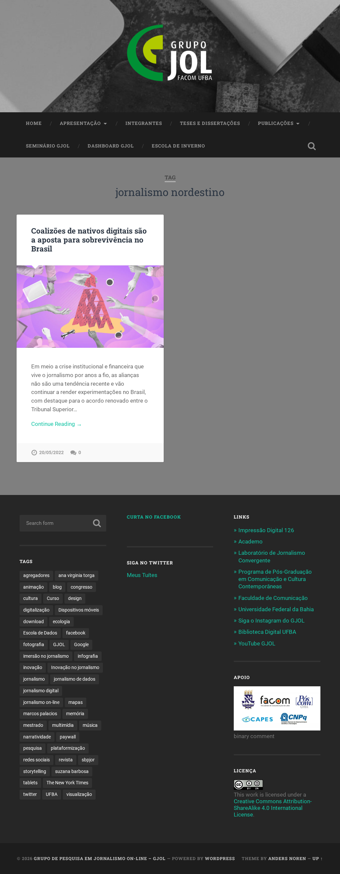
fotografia (33, 644)
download (33, 621)
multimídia (63, 725)
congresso (81, 587)
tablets (30, 782)
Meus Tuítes (142, 575)
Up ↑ (317, 858)
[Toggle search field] (311, 146)
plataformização (68, 748)
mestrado (33, 725)
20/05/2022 (51, 452)
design (75, 598)
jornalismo (34, 679)
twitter (30, 794)
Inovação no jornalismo (75, 667)
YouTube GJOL (256, 643)
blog (57, 587)
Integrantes (144, 123)
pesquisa (32, 748)
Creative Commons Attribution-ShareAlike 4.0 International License (273, 808)
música (90, 725)
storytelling (34, 771)
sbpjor (88, 759)
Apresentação (80, 123)
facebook (75, 632)
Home (34, 123)
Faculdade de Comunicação (273, 598)
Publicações (276, 123)
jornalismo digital (40, 690)
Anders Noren (287, 858)
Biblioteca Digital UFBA (267, 632)
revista (66, 759)
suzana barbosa (72, 771)
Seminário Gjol (48, 146)
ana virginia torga (76, 575)
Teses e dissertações (210, 123)
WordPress (220, 858)
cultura (30, 598)
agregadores (36, 575)
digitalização (36, 610)
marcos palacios (40, 713)
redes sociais (36, 759)
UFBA (51, 794)
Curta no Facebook (154, 517)
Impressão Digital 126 (266, 530)
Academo (250, 541)
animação (33, 587)
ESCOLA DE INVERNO (178, 146)
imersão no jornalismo (46, 656)
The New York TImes (67, 782)
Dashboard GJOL (111, 146)
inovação (32, 667)
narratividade (37, 736)
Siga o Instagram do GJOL (271, 620)
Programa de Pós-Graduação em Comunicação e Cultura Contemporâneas (275, 579)
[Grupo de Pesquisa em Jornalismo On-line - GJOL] (170, 56)
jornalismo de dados (74, 679)
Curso (53, 598)
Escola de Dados (40, 632)
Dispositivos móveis (78, 610)
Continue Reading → (56, 424)
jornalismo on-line (41, 702)
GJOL (59, 644)
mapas (75, 702)
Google (81, 644)
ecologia (61, 621)
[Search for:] (63, 523)
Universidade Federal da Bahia (276, 609)
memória (75, 713)
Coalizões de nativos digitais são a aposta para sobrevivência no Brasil (89, 239)
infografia (88, 656)
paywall (68, 736)
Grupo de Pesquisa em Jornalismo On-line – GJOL (100, 858)
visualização (79, 794)
